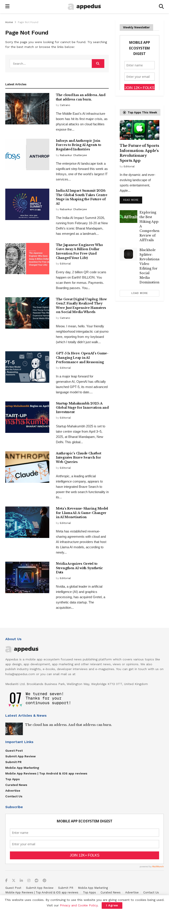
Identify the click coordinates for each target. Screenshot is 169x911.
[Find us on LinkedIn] (21, 880)
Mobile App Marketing (22, 767)
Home (9, 22)
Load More (139, 293)
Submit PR (13, 762)
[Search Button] (161, 6)
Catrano (65, 105)
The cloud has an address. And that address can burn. (80, 97)
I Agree (112, 905)
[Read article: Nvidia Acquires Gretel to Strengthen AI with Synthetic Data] (27, 577)
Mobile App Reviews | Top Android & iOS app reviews (46, 773)
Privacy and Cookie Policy (78, 905)
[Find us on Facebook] (6, 880)
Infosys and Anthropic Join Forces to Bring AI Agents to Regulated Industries (78, 145)
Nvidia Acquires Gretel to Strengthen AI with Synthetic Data (79, 568)
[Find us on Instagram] (28, 880)
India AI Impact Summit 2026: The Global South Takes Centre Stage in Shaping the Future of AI (81, 197)
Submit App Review (20, 756)
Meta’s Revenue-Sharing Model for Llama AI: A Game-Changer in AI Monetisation (82, 513)
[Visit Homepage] (84, 7)
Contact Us (13, 796)
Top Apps (12, 779)
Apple (127, 135)
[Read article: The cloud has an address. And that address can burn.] (27, 108)
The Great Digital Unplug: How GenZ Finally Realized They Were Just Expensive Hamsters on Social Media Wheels (81, 305)
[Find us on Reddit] (36, 880)
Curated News (16, 785)
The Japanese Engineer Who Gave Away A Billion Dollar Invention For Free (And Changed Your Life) (79, 251)
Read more (132, 199)
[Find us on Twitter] (13, 880)
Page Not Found (28, 22)
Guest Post (14, 750)
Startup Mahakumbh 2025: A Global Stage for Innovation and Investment (82, 407)
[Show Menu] (7, 6)
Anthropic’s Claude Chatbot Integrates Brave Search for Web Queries (78, 457)
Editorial (65, 263)
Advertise (12, 790)
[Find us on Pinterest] (44, 880)
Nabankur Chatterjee (73, 155)
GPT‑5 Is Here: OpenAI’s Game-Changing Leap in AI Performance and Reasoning (82, 357)
